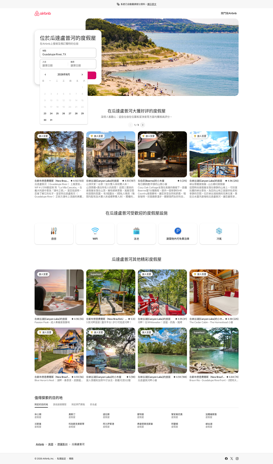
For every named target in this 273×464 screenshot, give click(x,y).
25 (57, 113)
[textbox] (54, 65)
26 (63, 113)
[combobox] (68, 54)
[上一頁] (130, 124)
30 (45, 120)
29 (82, 113)
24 (51, 113)
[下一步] (142, 124)
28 (76, 113)
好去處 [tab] (93, 404)
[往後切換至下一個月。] (82, 75)
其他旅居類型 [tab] (59, 404)
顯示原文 (151, 4)
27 (70, 113)
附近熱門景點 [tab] (78, 404)
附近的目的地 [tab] (41, 404)
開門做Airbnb (229, 13)
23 (45, 113)
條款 (71, 458)
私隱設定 (61, 458)
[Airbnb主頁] (43, 13)
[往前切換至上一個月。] (45, 75)
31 (51, 120)
